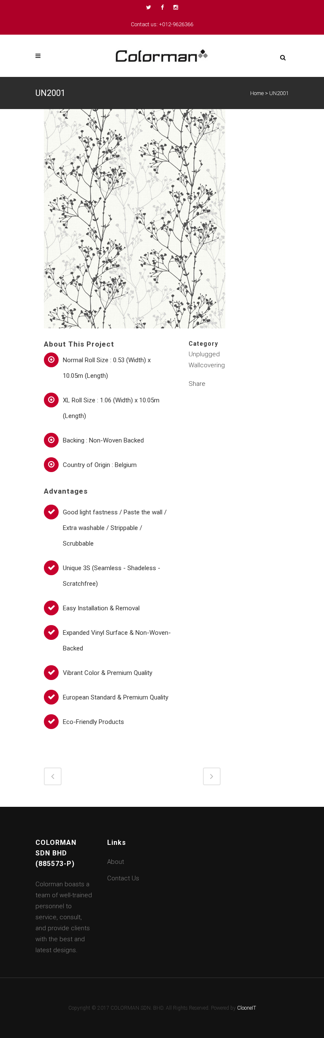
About (115, 862)
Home (257, 93)
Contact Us (123, 878)
